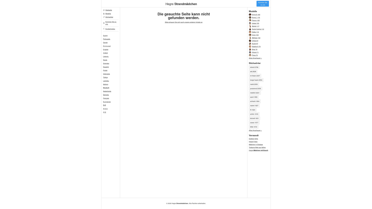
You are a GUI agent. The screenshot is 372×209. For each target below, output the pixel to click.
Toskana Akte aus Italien (257, 147)
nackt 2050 (254, 84)
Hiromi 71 (255, 52)
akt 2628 (253, 71)
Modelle (108, 13)
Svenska (106, 63)
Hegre (181, 3)
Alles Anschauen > (255, 58)
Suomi (105, 35)
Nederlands (107, 91)
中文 (104, 112)
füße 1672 (253, 127)
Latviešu (106, 81)
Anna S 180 (256, 14)
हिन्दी (104, 105)
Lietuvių (105, 56)
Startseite (108, 10)
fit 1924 (252, 110)
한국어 (105, 109)
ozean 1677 (254, 122)
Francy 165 (256, 20)
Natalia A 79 (256, 46)
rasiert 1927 (254, 105)
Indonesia (106, 74)
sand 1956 (253, 97)
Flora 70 (255, 55)
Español (106, 67)
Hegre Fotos (253, 141)
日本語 (105, 53)
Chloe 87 (255, 41)
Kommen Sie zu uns (262, 3)
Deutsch (106, 88)
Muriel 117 (255, 26)
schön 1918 (254, 114)
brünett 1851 (254, 118)
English (105, 49)
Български (107, 102)
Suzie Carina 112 (258, 29)
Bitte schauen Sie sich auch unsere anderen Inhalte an (183, 22)
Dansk (105, 42)
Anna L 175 (256, 17)
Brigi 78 (254, 49)
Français (106, 98)
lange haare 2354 (256, 80)
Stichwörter (109, 17)
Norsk (105, 60)
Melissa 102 (256, 38)
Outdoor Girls (253, 139)
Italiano (105, 84)
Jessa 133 (255, 23)
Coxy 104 (255, 35)
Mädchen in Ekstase (256, 144)
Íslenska (106, 95)
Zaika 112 (255, 32)
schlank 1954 (254, 101)
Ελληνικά (107, 46)
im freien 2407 (255, 76)
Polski (105, 70)
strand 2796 (254, 67)
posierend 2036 (255, 88)
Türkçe (105, 77)
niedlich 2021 (254, 93)
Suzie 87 (255, 43)
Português (106, 39)
